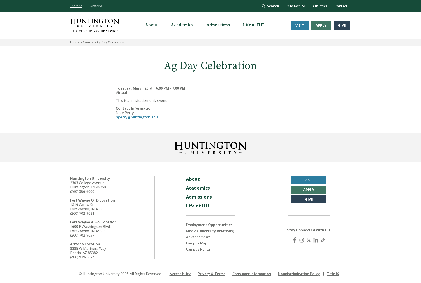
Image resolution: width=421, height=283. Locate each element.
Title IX (333, 273)
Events (88, 42)
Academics (182, 25)
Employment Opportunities (209, 224)
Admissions (218, 25)
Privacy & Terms (211, 273)
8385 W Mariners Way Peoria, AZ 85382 (88, 250)
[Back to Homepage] (210, 147)
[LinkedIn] (315, 240)
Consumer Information (251, 273)
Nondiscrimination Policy (299, 273)
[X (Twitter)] (308, 240)
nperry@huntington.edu (137, 117)
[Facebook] (294, 240)
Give (342, 25)
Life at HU (253, 25)
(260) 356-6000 (82, 191)
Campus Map (196, 243)
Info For (293, 6)
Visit (299, 25)
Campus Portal (198, 249)
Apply (321, 25)
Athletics (320, 6)
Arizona (96, 6)
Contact (341, 6)
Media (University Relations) (210, 231)
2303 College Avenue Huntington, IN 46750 (88, 185)
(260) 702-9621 (82, 213)
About (151, 25)
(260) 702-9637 (82, 235)
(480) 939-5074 (82, 257)
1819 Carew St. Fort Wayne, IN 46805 (87, 206)
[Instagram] (301, 240)
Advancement (198, 237)
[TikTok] (322, 240)
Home (74, 42)
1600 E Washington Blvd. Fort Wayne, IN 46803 (90, 228)
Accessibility (180, 273)
